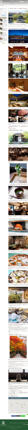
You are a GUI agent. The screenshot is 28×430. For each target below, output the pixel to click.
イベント (18, 422)
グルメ (11, 423)
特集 (14, 2)
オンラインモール (26, 2)
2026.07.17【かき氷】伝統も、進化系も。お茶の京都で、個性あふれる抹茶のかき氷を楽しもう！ (3, 30)
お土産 (14, 423)
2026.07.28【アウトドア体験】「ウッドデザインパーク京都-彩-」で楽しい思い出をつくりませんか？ (3, 25)
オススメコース (21, 2)
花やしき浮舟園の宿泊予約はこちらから (13, 396)
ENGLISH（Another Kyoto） (19, 0)
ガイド (27, 3)
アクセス (14, 0)
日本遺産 (12, 0)
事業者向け (26, 1)
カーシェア (24, 3)
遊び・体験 (26, 422)
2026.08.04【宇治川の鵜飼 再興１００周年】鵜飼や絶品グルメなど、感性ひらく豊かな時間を (3, 20)
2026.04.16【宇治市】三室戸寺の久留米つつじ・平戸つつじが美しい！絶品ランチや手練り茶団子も (3, 40)
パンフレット (20, 423)
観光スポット (17, 2)
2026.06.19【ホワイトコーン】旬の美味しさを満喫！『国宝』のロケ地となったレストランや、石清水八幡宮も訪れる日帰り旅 (3, 34)
